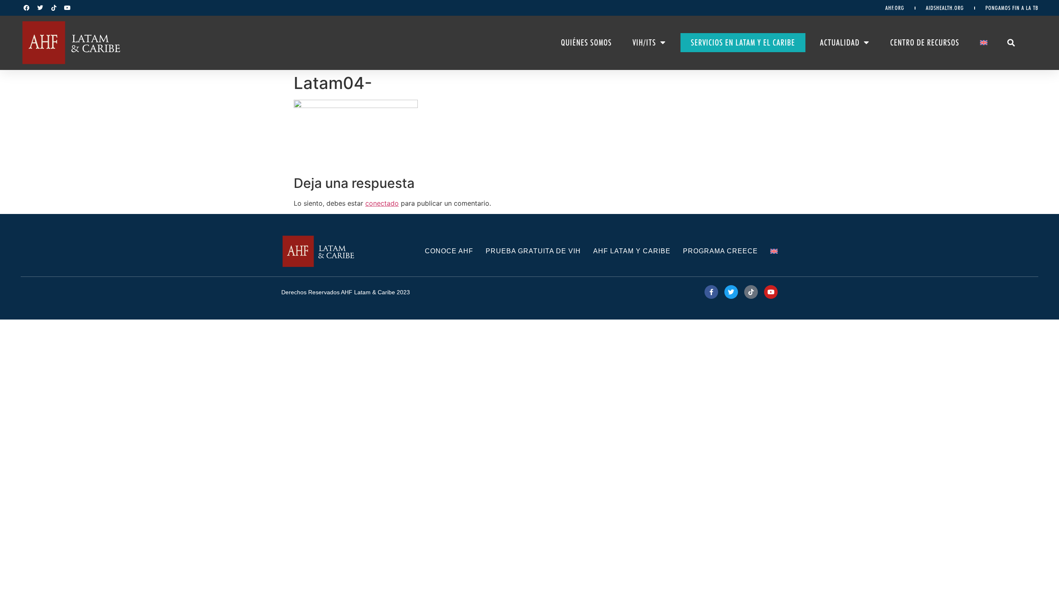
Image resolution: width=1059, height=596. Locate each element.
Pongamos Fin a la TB (1011, 8)
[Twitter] (40, 8)
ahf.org (894, 8)
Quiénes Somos (586, 43)
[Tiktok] (54, 8)
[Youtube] (67, 8)
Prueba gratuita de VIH (533, 251)
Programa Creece (720, 251)
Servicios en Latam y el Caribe (743, 43)
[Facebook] (26, 8)
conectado (382, 203)
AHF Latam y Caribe (632, 251)
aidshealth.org (945, 8)
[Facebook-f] (711, 292)
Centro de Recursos (924, 43)
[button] (1011, 43)
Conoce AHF (449, 251)
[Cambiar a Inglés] (983, 42)
